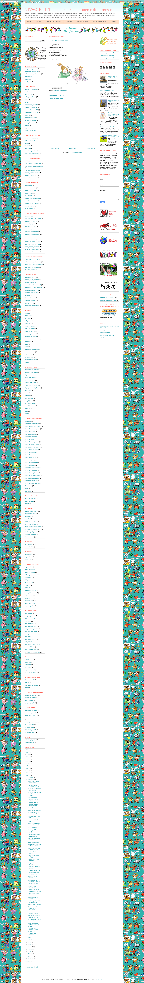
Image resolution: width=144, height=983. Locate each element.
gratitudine (27, 295)
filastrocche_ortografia (31, 457)
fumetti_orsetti (28, 193)
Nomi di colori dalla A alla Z (107, 90)
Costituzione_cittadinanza (31, 259)
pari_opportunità (29, 303)
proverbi (27, 687)
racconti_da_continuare (31, 201)
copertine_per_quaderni (31, 112)
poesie (26, 488)
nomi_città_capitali (30, 618)
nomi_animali (28, 613)
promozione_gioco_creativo (32, 252)
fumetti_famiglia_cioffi (30, 190)
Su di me (38, 21)
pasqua (27, 413)
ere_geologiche (29, 582)
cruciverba (27, 323)
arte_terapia (28, 92)
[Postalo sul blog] (55, 88)
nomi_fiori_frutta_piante (31, 631)
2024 (27, 754)
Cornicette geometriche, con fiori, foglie (34, 835)
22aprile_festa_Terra (30, 382)
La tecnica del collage (33, 842)
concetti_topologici (30, 140)
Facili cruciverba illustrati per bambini (34, 920)
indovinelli (27, 341)
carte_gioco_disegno (30, 97)
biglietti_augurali (29, 501)
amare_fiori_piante (30, 569)
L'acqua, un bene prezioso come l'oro (33, 785)
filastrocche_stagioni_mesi (32, 478)
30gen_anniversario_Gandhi (32, 388)
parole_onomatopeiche (31, 524)
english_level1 (29, 554)
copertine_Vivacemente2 (31, 110)
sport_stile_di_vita (29, 703)
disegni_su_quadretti (30, 120)
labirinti (27, 346)
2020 (27, 763)
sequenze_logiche (30, 606)
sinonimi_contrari (29, 537)
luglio (29, 944)
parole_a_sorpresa (30, 352)
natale (26, 411)
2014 (27, 961)
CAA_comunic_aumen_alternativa (34, 166)
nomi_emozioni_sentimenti (32, 629)
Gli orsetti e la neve (33, 808)
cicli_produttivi (28, 580)
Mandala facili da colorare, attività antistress (33, 933)
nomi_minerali (28, 641)
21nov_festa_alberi (30, 380)
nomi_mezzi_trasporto (31, 639)
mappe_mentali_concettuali (32, 246)
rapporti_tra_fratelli (30, 670)
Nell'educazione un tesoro (107, 335)
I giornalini (69, 21)
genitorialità (28, 664)
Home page (72, 148)
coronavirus (28, 662)
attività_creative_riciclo (31, 498)
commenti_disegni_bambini (107, 297)
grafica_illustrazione (30, 123)
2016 (27, 772)
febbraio (30, 956)
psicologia (27, 667)
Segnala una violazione (32, 967)
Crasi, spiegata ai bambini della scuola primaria (34, 799)
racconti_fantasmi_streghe (32, 203)
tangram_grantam (29, 128)
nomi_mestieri (28, 636)
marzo (29, 953)
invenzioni (27, 587)
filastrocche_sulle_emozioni (32, 483)
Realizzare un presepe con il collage (34, 839)
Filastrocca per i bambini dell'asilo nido (34, 789)
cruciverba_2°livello (30, 326)
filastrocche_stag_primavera (32, 475)
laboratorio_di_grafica (30, 226)
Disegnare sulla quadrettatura (32, 886)
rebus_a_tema (28, 354)
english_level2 (29, 557)
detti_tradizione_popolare (31, 685)
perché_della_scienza (31, 593)
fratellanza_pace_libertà (31, 292)
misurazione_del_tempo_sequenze (34, 718)
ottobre (30, 937)
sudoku (27, 362)
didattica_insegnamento (31, 175)
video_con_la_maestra (31, 740)
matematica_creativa (30, 590)
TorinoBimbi (103, 338)
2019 (27, 766)
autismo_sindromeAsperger (32, 172)
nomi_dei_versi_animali (31, 626)
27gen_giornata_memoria (32, 385)
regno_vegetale (29, 600)
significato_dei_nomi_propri (32, 652)
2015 (27, 775)
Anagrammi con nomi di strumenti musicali (34, 824)
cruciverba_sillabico (30, 334)
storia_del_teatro (29, 727)
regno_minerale (29, 598)
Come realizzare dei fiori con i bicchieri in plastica (34, 794)
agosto (30, 942)
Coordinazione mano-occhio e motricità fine (34, 890)
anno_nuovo (28, 390)
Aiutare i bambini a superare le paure (33, 923)
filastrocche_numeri (30, 455)
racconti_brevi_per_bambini (32, 198)
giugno (30, 947)
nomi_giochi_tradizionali (31, 634)
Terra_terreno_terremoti (31, 69)
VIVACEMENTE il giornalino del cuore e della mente (68, 10)
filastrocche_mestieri (30, 452)
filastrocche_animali (30, 431)
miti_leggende (28, 195)
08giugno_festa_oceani (31, 375)
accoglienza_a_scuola (31, 138)
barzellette (27, 318)
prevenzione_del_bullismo (32, 305)
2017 (27, 770)
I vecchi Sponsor (82, 21)
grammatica (28, 516)
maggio (30, 949)
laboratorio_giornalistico (31, 229)
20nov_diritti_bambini (30, 377)
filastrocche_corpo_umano (60, 90)
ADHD (26, 161)
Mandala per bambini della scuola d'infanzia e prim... (33, 928)
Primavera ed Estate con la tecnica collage (34, 845)
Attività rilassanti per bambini (33, 898)
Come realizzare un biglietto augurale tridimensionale (33, 804)
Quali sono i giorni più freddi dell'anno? (113, 136)
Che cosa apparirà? (33, 827)
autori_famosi (28, 185)
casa (26, 99)
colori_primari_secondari (31, 104)
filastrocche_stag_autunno (32, 467)
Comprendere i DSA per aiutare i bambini (34, 912)
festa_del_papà (29, 401)
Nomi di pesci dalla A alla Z (107, 127)
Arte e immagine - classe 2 (107, 55)
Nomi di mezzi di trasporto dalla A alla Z (113, 77)
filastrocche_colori (29, 439)
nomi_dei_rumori (29, 623)
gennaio (30, 958)
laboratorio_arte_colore (31, 216)
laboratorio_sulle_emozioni (32, 234)
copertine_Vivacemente (31, 107)
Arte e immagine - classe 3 (107, 58)
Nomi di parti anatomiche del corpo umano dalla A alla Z (113, 114)
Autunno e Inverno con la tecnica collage (34, 848)
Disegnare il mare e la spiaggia (33, 856)
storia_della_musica (30, 732)
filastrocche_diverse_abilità (32, 444)
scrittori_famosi (29, 208)
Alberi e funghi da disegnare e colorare (34, 880)
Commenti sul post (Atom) (75, 152)
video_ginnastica (29, 742)
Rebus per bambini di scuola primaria (33, 813)
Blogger (100, 979)
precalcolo (27, 146)
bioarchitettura (28, 76)
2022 (27, 759)
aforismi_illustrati (29, 680)
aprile (29, 951)
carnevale (27, 395)
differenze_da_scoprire (31, 336)
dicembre (30, 777)
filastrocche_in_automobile (32, 449)
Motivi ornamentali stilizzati (32, 877)
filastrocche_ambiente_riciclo (32, 426)
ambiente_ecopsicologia (31, 71)
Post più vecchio (90, 148)
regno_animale (29, 595)
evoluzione (28, 585)
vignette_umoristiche (30, 130)
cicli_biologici (28, 577)
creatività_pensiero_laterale (32, 241)
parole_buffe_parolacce (31, 521)
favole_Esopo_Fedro (30, 188)
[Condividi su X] (57, 88)
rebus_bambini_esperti (31, 359)
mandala (27, 125)
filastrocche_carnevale (31, 436)
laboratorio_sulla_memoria (32, 231)
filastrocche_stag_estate (31, 470)
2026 (27, 750)
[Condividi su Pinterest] (61, 88)
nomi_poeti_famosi (30, 647)
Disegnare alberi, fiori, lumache (33, 860)
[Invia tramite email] (53, 88)
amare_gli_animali (30, 572)
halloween (27, 408)
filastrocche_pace (29, 460)
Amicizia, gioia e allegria (34, 904)
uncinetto (27, 503)
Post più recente (54, 148)
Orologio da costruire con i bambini (33, 782)
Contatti (113, 21)
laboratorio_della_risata (31, 221)
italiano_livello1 (29, 544)
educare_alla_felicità (30, 282)
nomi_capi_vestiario (30, 616)
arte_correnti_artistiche (31, 89)
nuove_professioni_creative (32, 249)
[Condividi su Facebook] (59, 88)
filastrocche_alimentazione (32, 423)
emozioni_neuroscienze (31, 178)
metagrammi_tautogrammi (32, 349)
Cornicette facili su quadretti (32, 852)
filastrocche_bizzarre (30, 434)
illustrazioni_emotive (30, 298)
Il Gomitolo (102, 330)
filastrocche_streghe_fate (31, 480)
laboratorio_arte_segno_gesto (33, 218)
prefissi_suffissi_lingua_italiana (33, 526)
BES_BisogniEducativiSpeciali (33, 163)
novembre (31, 779)
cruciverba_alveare (30, 331)
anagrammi (28, 315)
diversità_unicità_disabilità (32, 279)
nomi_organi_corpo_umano (32, 644)
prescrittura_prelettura (30, 151)
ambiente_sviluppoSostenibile (33, 74)
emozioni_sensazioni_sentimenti (33, 287)
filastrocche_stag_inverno (31, 473)
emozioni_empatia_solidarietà (33, 285)
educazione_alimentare (31, 695)
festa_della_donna (30, 403)
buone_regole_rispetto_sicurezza (34, 264)
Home (29, 21)
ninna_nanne (28, 486)
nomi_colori (28, 621)
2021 (27, 761)
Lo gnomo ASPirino (105, 332)
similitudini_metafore (30, 534)
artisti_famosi (28, 94)
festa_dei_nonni (29, 398)
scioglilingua (28, 491)
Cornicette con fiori (33, 883)
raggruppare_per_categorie (32, 153)
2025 (27, 752)
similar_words (28, 559)
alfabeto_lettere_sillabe (31, 511)
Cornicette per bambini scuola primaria (34, 901)
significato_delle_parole (31, 532)
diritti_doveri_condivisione (32, 267)
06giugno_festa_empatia (31, 372)
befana (26, 393)
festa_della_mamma (30, 406)
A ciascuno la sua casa (34, 870)
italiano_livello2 (29, 547)
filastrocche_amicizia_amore (32, 429)
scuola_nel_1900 (29, 724)
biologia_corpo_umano (31, 575)
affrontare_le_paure (30, 277)
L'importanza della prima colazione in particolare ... (34, 908)
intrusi (26, 344)
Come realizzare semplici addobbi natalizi (33, 831)
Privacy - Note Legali (99, 21)
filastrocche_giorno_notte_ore (33, 447)
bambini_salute (29, 659)
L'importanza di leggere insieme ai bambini (34, 916)
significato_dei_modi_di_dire (32, 529)
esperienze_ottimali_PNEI (32, 290)
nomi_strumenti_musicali (31, 649)
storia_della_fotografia (31, 730)
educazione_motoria (30, 697)
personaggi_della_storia (31, 722)
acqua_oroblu (28, 567)
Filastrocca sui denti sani (34, 810)
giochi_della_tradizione (31, 715)
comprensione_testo (30, 513)
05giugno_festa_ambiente (32, 369)
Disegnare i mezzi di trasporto (33, 863)
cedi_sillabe (28, 321)
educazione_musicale (30, 713)
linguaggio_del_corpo (30, 300)
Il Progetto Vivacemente (53, 21)
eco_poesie (28, 421)
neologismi (28, 519)
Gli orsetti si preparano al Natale (34, 816)
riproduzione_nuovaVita (31, 603)
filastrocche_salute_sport (31, 462)
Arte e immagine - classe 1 (107, 53)
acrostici (27, 313)
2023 (27, 756)
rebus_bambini (29, 357)
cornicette (27, 115)
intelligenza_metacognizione (32, 244)
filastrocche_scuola (30, 465)
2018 (27, 768)
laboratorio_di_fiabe (30, 224)
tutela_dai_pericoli (30, 269)
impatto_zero (28, 82)
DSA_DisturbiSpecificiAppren (32, 170)
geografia (27, 79)
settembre (30, 940)
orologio (27, 143)
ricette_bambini (29, 700)
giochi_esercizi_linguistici (31, 339)
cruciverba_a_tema (30, 328)
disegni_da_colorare (30, 117)
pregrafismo (28, 148)
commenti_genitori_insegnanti (108, 300)
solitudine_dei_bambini (31, 672)
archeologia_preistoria (31, 710)
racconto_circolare (30, 206)
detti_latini (27, 682)
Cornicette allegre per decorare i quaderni (34, 873)
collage (27, 102)
